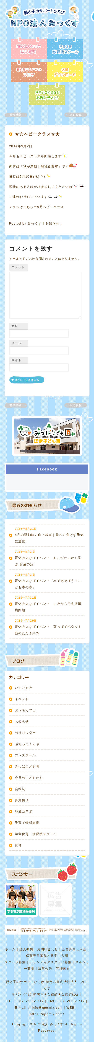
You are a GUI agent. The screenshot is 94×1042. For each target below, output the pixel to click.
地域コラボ (23, 811)
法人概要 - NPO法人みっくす (28, 48)
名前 (15, 326)
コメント (18, 267)
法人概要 (26, 949)
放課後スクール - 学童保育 (65, 48)
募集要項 (22, 800)
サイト (16, 360)
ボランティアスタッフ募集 (50, 962)
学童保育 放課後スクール (36, 834)
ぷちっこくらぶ (27, 744)
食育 (18, 845)
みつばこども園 (27, 766)
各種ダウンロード (65, 71)
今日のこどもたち (29, 778)
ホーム (10, 949)
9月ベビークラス (50, 207)
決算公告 (45, 968)
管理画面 (63, 968)
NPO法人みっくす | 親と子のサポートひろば (44, 21)
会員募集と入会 (74, 949)
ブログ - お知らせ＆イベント (28, 71)
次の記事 (73, 115)
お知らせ (52, 223)
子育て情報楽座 (27, 823)
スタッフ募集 (15, 962)
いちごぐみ (23, 688)
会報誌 (20, 789)
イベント (22, 699)
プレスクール (25, 755)
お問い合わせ (47, 949)
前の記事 (19, 115)
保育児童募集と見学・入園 (47, 956)
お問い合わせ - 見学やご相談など (47, 94)
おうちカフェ (25, 710)
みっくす (35, 223)
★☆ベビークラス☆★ (37, 134)
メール (16, 343)
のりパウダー (25, 733)
